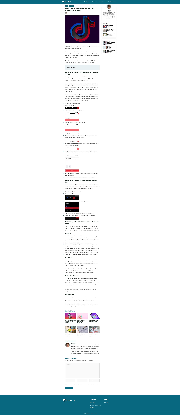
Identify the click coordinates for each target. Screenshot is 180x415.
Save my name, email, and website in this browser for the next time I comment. (82, 384)
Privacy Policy (107, 403)
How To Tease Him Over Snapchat (93, 334)
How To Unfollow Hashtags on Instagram (81, 321)
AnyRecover (68, 260)
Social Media (92, 402)
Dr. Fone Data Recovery (70, 278)
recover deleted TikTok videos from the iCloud (79, 87)
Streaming (92, 407)
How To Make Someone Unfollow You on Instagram (70, 321)
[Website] (94, 381)
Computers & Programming (95, 405)
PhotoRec (67, 236)
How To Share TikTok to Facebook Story (93, 321)
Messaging (92, 403)
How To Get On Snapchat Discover (69, 334)
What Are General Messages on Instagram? (81, 334)
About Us (106, 402)
